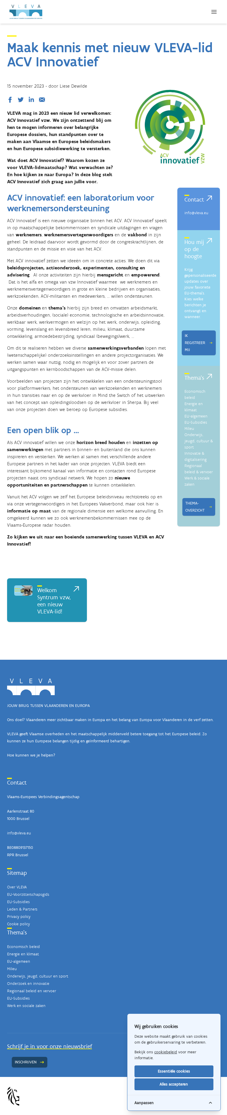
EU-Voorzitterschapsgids (28, 894)
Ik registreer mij (195, 342)
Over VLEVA (17, 887)
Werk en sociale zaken (26, 1005)
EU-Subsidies (195, 422)
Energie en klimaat (23, 954)
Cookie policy (18, 923)
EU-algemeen (195, 416)
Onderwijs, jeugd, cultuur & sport (198, 441)
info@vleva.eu (196, 212)
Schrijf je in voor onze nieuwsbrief (49, 1046)
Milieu (189, 428)
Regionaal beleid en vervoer (31, 990)
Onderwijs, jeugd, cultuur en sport (37, 976)
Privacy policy (18, 916)
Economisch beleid (23, 946)
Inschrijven (26, 1062)
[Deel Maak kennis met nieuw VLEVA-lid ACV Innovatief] (11, 99)
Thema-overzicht (195, 507)
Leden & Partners (22, 909)
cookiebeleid (165, 1052)
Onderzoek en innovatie (28, 983)
